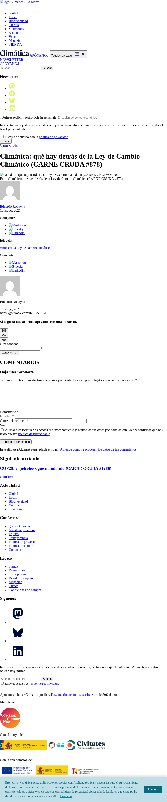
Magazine (15, 40)
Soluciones (16, 29)
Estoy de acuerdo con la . (36, 137)
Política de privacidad (23, 542)
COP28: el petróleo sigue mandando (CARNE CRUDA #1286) (55, 468)
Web (3, 425)
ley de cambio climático (34, 248)
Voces (13, 36)
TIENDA (15, 44)
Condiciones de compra (25, 590)
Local (13, 17)
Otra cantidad (9, 344)
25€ (4, 335)
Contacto (15, 549)
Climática (6, 477)
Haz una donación (63, 695)
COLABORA (9, 352)
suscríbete (86, 695)
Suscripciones (18, 574)
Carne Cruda (9, 145)
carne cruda (8, 248)
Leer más (66, 796)
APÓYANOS (39, 55)
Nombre (7, 416)
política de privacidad (53, 137)
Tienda (13, 566)
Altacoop (15, 33)
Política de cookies (21, 546)
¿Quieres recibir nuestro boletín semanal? (28, 117)
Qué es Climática (20, 526)
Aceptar (153, 789)
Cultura (14, 25)
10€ (4, 330)
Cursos (13, 586)
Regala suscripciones (23, 578)
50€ (4, 339)
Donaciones (17, 570)
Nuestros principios (22, 530)
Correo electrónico (14, 421)
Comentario (9, 412)
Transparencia (18, 538)
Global (13, 13)
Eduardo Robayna (12, 206)
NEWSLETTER (11, 60)
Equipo (14, 534)
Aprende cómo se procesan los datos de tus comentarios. (98, 449)
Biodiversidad (18, 21)
